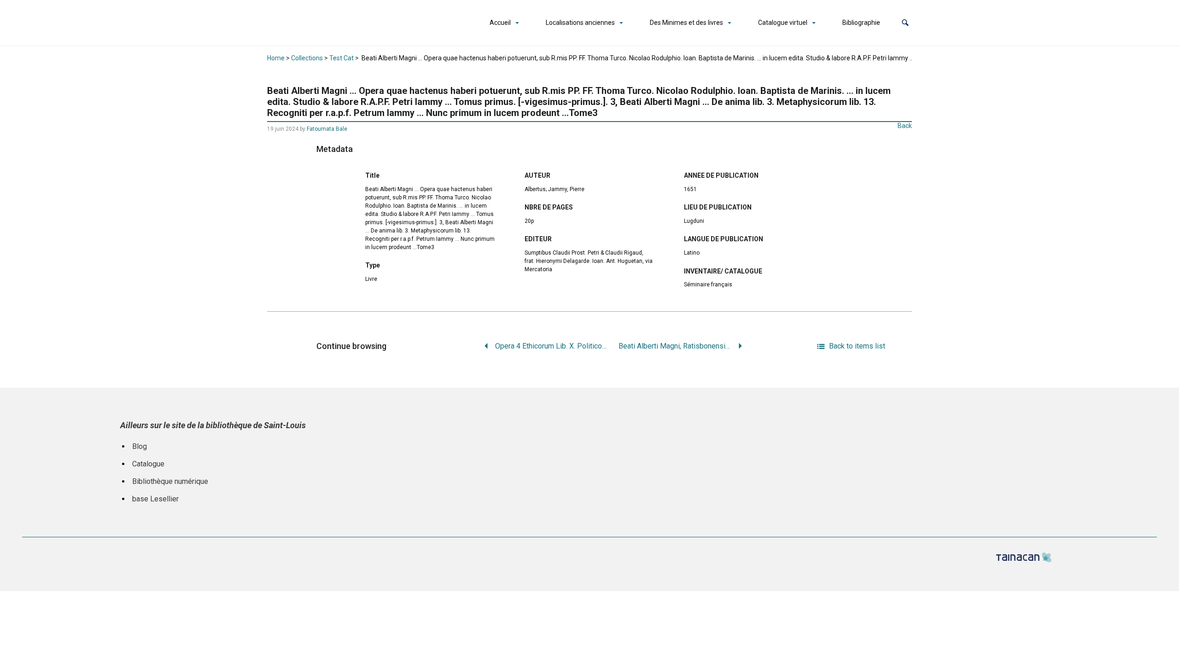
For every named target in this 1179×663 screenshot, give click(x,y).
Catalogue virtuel (782, 22)
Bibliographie (861, 22)
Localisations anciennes (580, 22)
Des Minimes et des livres (686, 22)
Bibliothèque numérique (170, 481)
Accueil (500, 22)
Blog (139, 446)
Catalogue (148, 463)
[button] (905, 23)
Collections (307, 58)
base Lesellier (155, 498)
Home (276, 58)
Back (905, 125)
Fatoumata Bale (327, 129)
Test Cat (341, 58)
